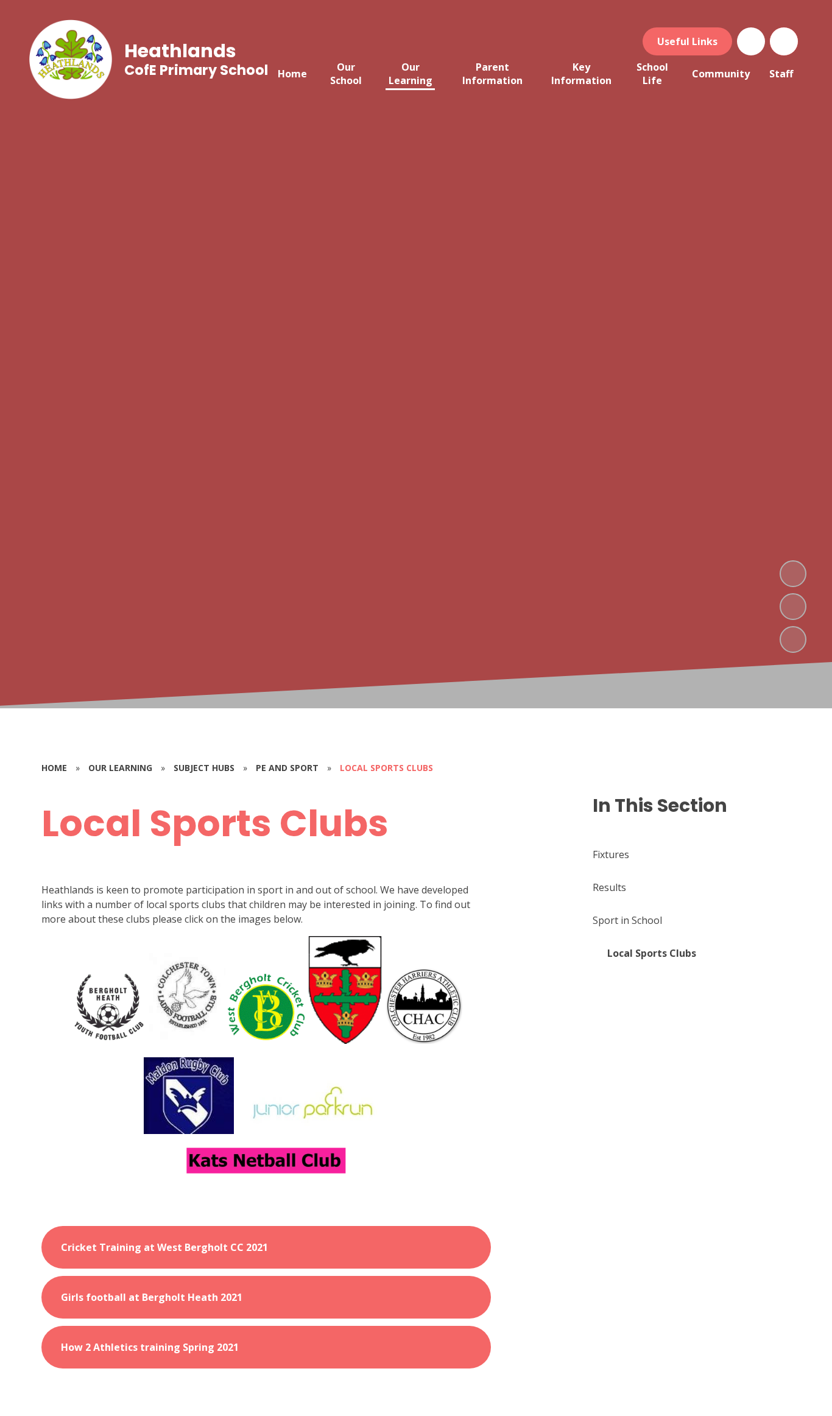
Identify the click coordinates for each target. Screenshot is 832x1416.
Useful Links (687, 41)
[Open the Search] (784, 41)
